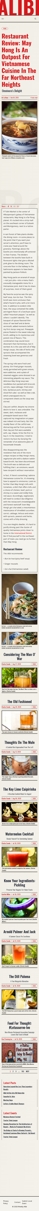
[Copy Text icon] (14, 206)
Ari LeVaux (5, 97)
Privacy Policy (5, 1202)
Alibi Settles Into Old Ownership (13, 1093)
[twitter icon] (11, 206)
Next (27, 1071)
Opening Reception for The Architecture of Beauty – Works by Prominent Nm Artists (17, 1125)
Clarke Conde (6, 664)
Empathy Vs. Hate (9, 1096)
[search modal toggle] (35, 18)
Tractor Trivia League (10, 1120)
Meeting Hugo (8, 1100)
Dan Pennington (7, 1039)
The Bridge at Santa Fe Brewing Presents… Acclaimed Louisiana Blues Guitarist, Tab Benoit (19, 1131)
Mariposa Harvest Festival (11, 1117)
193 (23, 1071)
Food (4, 28)
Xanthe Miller (6, 894)
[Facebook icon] (8, 206)
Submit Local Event (27, 1202)
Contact (17, 1202)
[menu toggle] (3, 19)
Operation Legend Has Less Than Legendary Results (17, 1088)
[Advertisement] (19, 181)
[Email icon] (18, 206)
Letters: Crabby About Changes (13, 1104)
